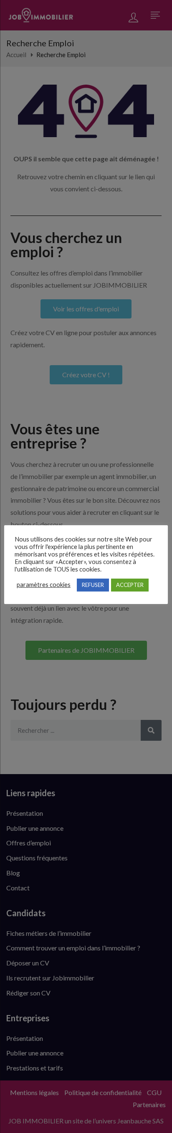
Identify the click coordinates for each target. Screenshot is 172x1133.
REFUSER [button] (93, 585)
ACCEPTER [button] (130, 585)
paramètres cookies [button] (44, 584)
